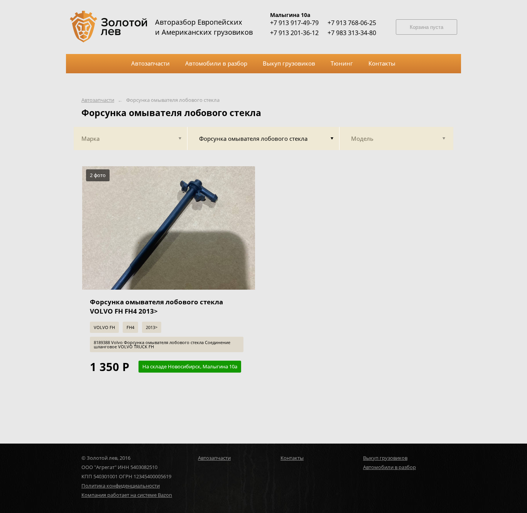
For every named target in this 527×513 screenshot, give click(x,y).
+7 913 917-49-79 (294, 23)
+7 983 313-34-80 (352, 33)
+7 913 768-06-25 (352, 23)
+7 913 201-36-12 (294, 33)
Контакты (292, 457)
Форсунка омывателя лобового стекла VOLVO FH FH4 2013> (156, 306)
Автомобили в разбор (389, 467)
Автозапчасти (97, 100)
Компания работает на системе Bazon (126, 494)
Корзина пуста (426, 27)
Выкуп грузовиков (385, 457)
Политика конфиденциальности (120, 485)
